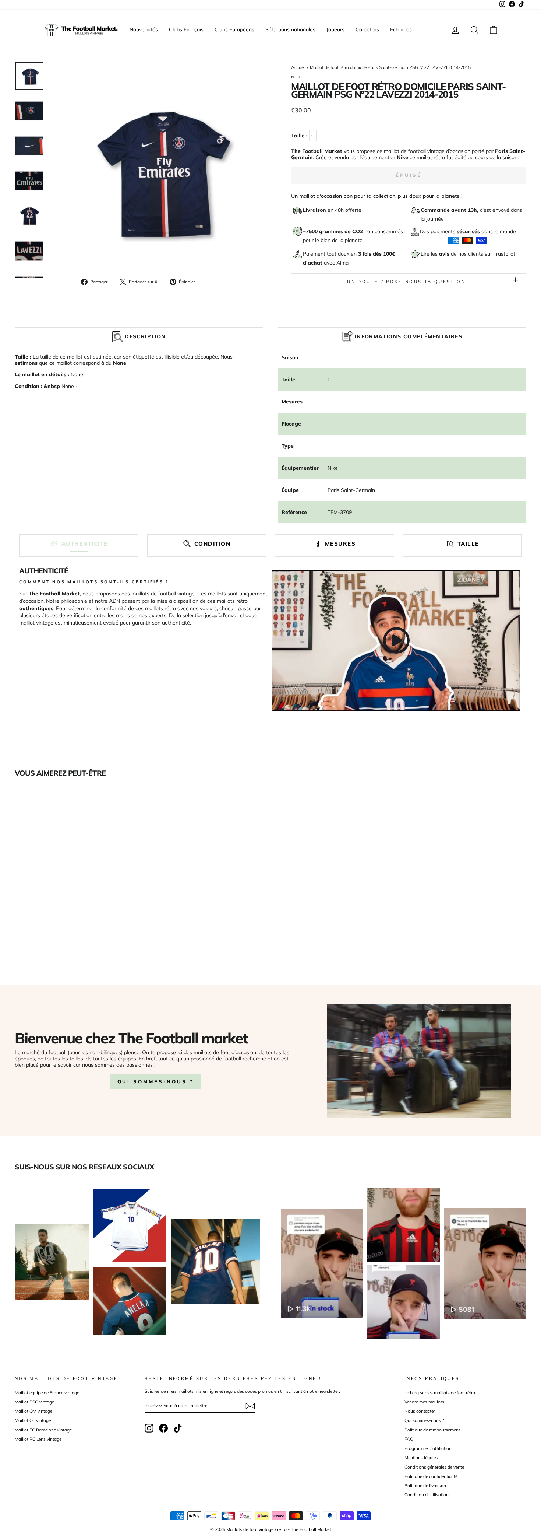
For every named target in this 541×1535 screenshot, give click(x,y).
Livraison (315, 210)
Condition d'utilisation (426, 1494)
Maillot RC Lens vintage (38, 1439)
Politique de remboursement (432, 1430)
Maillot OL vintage (33, 1420)
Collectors (367, 29)
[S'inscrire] (250, 1406)
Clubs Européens (234, 29)
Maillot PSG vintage (34, 1402)
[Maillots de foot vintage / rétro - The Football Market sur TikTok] (177, 1428)
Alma (342, 262)
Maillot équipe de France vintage (47, 1392)
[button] (79, 544)
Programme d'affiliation (428, 1448)
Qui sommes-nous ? (155, 1081)
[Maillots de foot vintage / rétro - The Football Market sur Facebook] (163, 1428)
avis (445, 254)
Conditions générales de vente (434, 1467)
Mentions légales (421, 1457)
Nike (298, 77)
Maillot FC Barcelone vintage (43, 1430)
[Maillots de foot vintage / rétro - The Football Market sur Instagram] (149, 1428)
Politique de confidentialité (430, 1476)
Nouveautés (144, 29)
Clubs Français (186, 29)
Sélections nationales (290, 29)
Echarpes (401, 29)
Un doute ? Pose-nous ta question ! (408, 281)
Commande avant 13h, (450, 210)
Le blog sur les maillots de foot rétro (439, 1392)
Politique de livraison (425, 1485)
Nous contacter (419, 1411)
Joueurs (335, 29)
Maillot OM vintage (33, 1411)
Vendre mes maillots (424, 1402)
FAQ (408, 1439)
